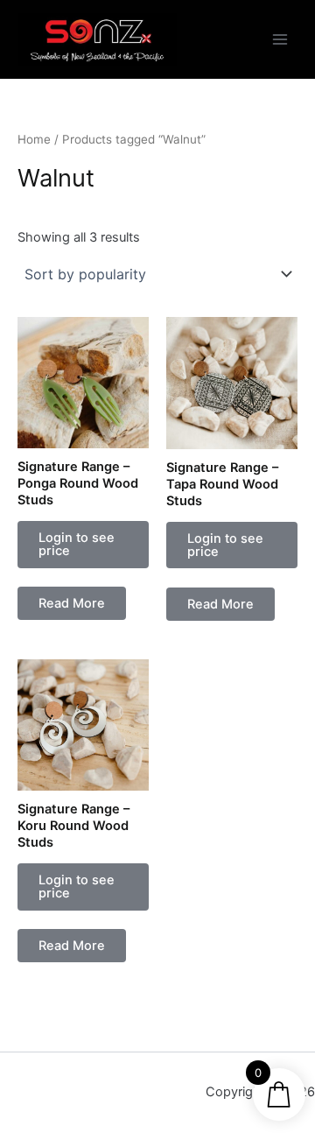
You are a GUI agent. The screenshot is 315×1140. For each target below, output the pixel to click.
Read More (71, 603)
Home (34, 139)
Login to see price (76, 544)
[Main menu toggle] (280, 39)
